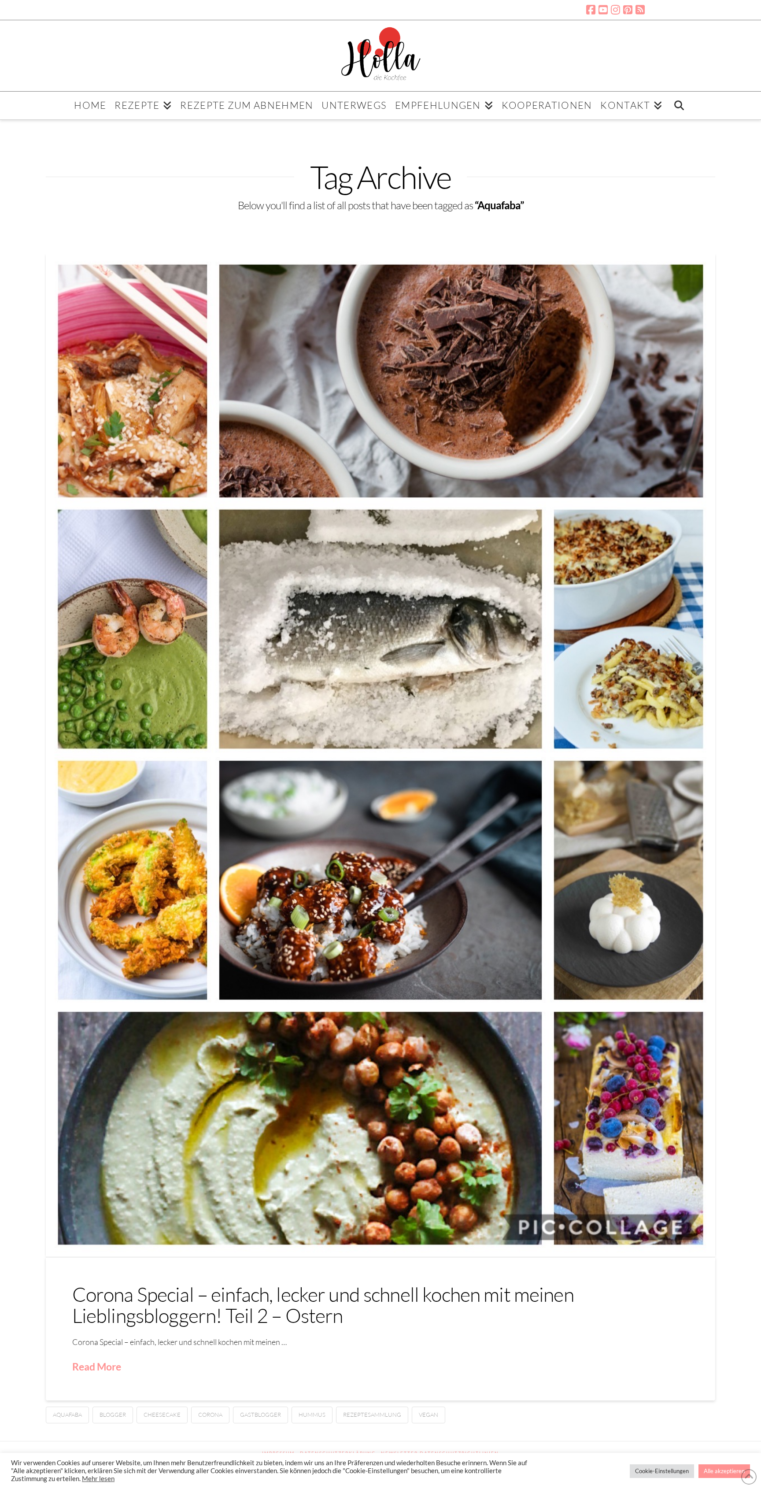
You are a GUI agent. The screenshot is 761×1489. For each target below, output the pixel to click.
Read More (96, 1366)
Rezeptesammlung (372, 1414)
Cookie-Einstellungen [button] (662, 1470)
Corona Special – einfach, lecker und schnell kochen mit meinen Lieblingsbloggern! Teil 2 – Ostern (323, 1304)
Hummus (312, 1414)
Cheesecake (162, 1414)
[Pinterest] (627, 9)
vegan (428, 1414)
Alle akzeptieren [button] (724, 1470)
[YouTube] (603, 9)
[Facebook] (590, 9)
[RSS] (640, 9)
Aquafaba (67, 1414)
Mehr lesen (98, 1478)
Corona (210, 1414)
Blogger (113, 1414)
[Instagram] (615, 9)
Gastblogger (260, 1414)
